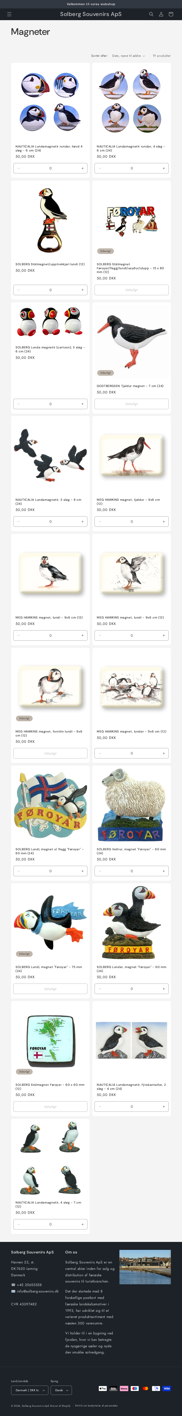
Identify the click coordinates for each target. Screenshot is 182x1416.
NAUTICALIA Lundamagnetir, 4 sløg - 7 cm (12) (48, 1204)
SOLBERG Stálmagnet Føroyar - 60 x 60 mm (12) (50, 1087)
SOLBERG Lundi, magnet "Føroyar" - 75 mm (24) (49, 969)
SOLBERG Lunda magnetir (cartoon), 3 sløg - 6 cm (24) (50, 349)
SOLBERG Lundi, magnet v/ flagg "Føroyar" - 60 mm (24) (50, 851)
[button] (9, 14)
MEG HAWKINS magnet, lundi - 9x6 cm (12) (49, 617)
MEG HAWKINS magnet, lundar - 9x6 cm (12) (131, 731)
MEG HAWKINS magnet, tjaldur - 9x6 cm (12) (128, 502)
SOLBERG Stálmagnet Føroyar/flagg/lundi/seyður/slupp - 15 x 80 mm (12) (130, 268)
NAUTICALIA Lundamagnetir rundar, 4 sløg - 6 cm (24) (131, 148)
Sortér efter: (99, 55)
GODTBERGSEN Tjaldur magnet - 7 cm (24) (130, 386)
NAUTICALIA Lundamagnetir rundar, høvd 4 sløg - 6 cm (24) (49, 148)
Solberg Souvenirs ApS (35, 1406)
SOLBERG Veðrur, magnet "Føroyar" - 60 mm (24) (131, 851)
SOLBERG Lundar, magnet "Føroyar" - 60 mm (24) (131, 969)
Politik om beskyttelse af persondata (96, 1405)
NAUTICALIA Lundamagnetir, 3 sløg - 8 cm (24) (48, 502)
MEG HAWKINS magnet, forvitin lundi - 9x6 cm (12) (49, 733)
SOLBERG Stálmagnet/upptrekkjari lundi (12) (50, 264)
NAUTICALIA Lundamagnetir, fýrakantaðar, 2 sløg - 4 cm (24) (131, 1087)
